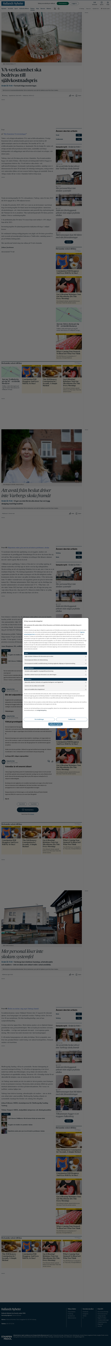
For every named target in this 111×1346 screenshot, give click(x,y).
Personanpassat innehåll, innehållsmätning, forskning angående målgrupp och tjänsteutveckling (50, 663)
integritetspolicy (42, 710)
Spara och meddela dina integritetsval (34, 689)
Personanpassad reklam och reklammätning (36, 660)
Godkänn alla (71, 719)
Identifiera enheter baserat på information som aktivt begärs (40, 674)
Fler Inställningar (39, 719)
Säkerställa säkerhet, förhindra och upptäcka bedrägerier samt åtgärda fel (44, 682)
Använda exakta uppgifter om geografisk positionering (39, 671)
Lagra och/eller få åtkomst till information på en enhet (39, 656)
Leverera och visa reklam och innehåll (34, 686)
